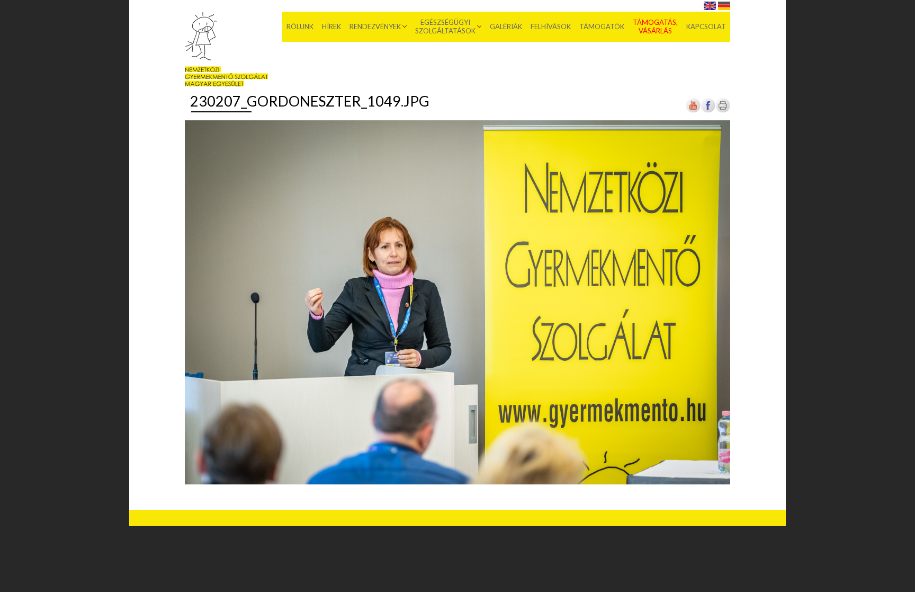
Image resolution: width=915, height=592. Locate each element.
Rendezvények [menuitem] (375, 26)
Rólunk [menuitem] (299, 26)
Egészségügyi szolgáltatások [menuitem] (445, 26)
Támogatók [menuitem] (601, 26)
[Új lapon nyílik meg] (708, 111)
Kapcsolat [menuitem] (706, 26)
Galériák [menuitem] (506, 26)
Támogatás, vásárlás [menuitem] (655, 26)
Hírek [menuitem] (331, 26)
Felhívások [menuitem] (551, 26)
